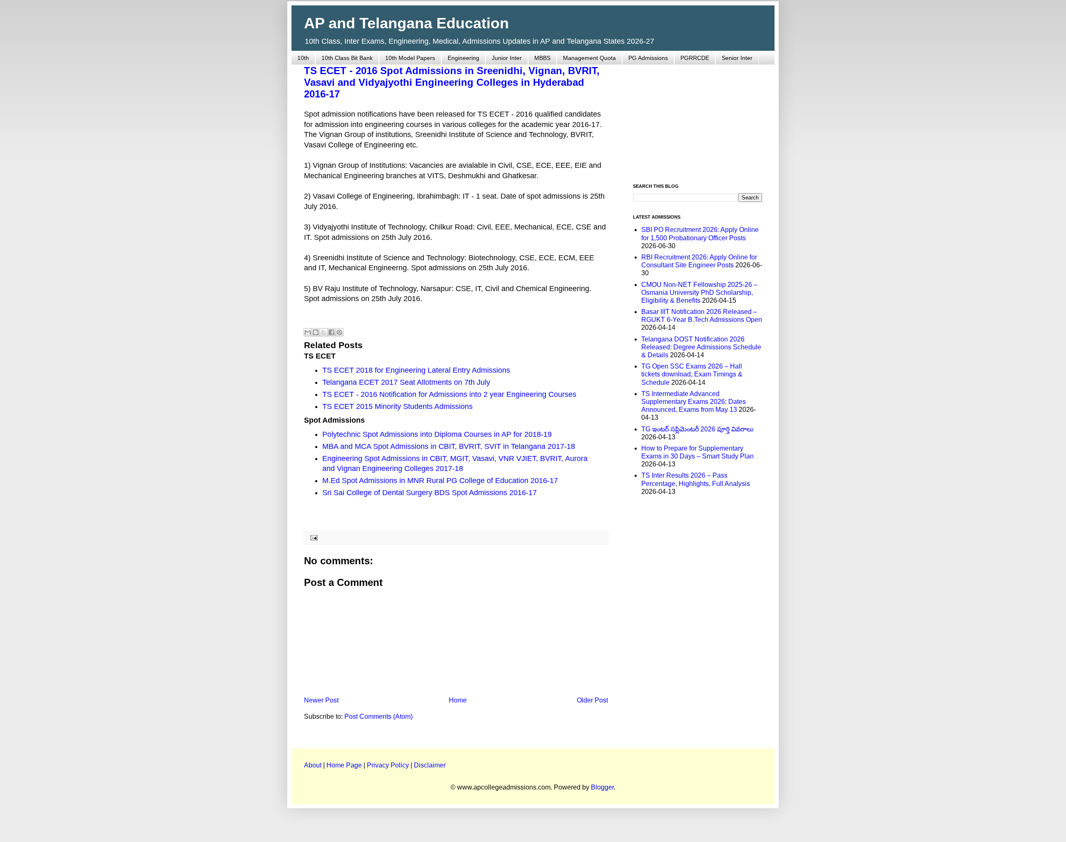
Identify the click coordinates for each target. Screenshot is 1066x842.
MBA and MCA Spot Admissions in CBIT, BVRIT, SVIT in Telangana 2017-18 (448, 446)
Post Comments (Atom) (378, 716)
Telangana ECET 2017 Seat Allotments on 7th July (406, 382)
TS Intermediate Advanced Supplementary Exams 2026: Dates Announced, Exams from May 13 (693, 401)
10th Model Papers (410, 58)
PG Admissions (648, 58)
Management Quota (589, 58)
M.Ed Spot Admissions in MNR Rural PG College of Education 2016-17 (440, 480)
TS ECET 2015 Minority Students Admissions (397, 406)
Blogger (602, 787)
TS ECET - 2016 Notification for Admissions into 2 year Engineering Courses (449, 394)
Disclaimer (430, 765)
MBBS (542, 58)
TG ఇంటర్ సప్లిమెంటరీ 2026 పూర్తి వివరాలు (697, 429)
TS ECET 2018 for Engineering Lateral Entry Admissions (416, 370)
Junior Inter (507, 58)
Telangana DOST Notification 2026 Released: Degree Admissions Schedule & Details (701, 347)
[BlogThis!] (315, 332)
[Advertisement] (697, 119)
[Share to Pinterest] (339, 332)
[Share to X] (323, 332)
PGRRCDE (694, 58)
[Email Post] (312, 537)
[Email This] (308, 332)
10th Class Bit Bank (347, 58)
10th (303, 58)
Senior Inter (737, 58)
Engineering (463, 58)
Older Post (592, 700)
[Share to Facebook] (331, 332)
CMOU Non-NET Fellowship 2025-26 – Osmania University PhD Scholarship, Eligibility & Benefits (699, 292)
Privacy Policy (388, 765)
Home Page (344, 765)
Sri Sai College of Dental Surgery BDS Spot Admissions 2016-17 (429, 492)
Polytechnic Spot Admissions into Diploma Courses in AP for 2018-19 (437, 434)
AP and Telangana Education (406, 23)
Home (458, 700)
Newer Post (321, 700)
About (312, 765)
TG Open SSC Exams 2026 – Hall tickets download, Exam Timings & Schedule (691, 374)
